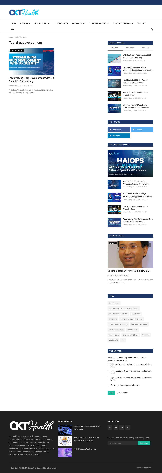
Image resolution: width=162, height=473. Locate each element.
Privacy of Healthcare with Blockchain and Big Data (87, 428)
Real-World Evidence (130, 335)
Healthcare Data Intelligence (131, 319)
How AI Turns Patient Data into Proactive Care (135, 94)
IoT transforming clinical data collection (123, 308)
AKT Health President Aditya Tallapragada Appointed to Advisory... (138, 68)
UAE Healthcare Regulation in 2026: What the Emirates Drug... (137, 56)
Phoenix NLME (132, 330)
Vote (111, 393)
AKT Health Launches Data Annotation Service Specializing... (136, 182)
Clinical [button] (24, 23)
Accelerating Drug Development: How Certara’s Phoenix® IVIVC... (138, 220)
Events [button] (140, 23)
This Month (130, 48)
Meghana (111, 275)
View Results (123, 392)
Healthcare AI (114, 335)
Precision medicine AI (139, 324)
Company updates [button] (122, 23)
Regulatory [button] (61, 23)
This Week (115, 48)
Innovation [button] (78, 23)
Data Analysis (114, 303)
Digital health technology (118, 324)
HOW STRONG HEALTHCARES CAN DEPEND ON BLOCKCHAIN (86, 439)
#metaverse (113, 340)
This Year (145, 48)
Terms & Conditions (143, 468)
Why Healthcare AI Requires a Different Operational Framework (136, 106)
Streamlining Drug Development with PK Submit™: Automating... (31, 79)
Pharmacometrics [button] (99, 23)
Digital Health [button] (41, 23)
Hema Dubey (13, 86)
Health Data (135, 314)
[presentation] (143, 245)
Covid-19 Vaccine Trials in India (85, 449)
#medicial (145, 335)
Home (13, 23)
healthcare (113, 319)
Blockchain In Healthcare (118, 314)
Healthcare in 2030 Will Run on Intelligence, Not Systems (135, 81)
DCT (123, 340)
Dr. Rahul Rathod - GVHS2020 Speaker (129, 270)
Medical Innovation (116, 330)
